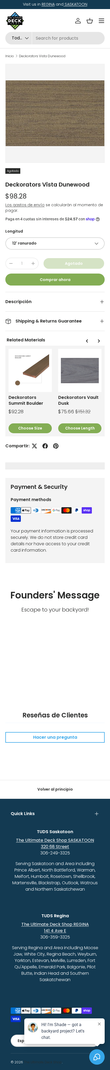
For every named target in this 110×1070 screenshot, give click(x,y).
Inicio (9, 56)
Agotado (74, 263)
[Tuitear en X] (34, 446)
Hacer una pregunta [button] (55, 737)
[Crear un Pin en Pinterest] (55, 446)
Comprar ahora (55, 279)
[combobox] (55, 38)
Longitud (14, 231)
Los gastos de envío (25, 205)
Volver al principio (55, 789)
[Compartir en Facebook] (45, 446)
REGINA (48, 4)
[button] (90, 21)
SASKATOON (75, 4)
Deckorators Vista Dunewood (42, 56)
